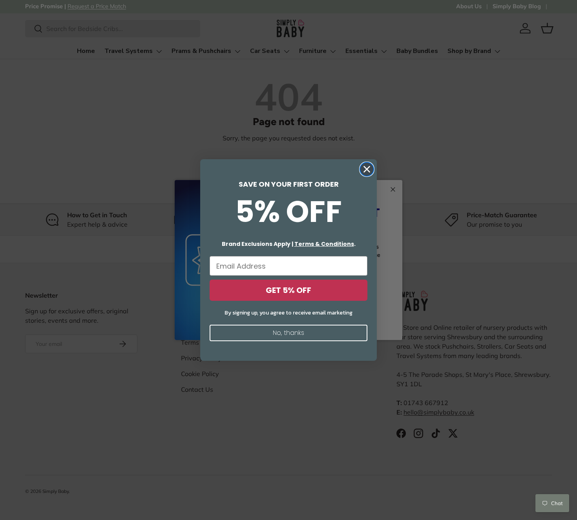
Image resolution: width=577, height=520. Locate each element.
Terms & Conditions (324, 244)
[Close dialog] (367, 169)
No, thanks (288, 332)
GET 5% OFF (288, 290)
